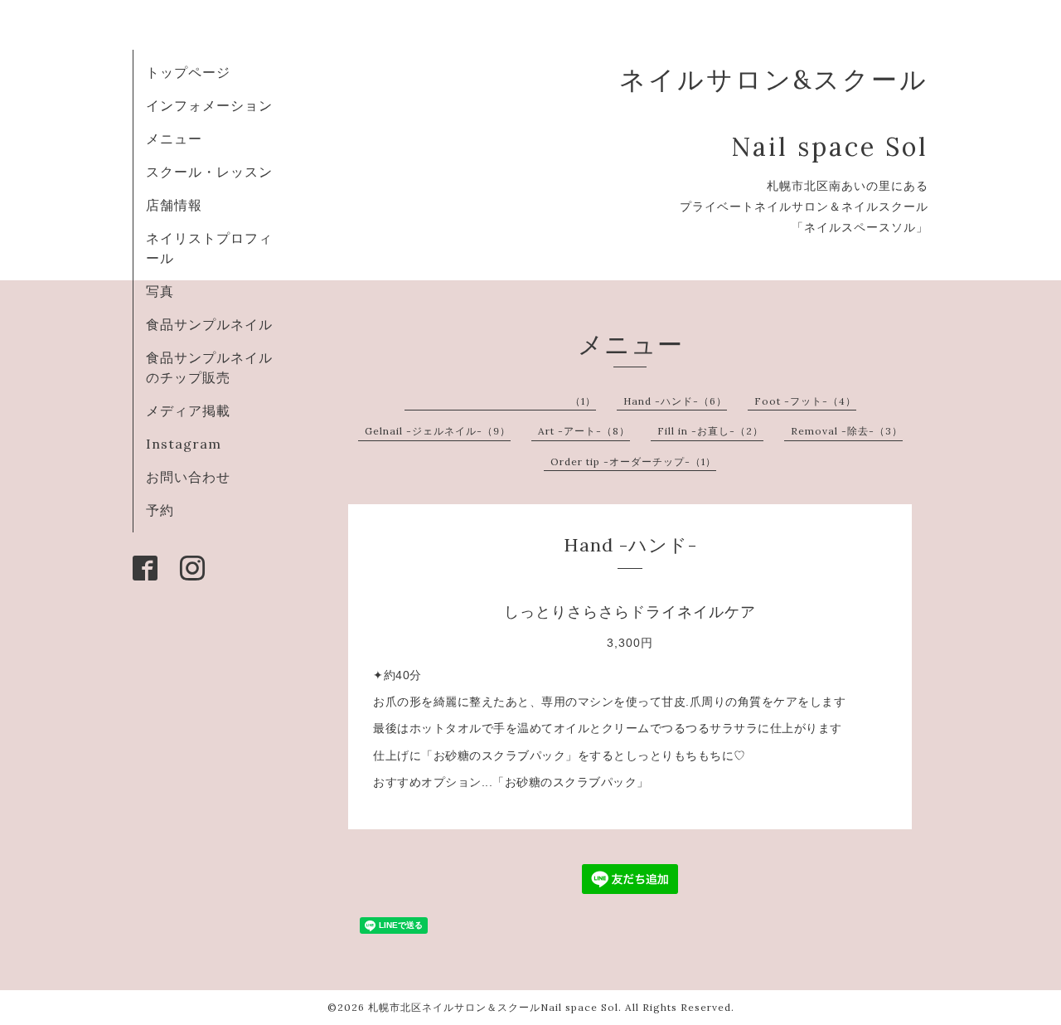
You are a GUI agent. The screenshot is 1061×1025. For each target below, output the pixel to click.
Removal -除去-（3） (847, 431)
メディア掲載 (188, 410)
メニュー (174, 138)
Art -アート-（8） (584, 431)
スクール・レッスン (209, 171)
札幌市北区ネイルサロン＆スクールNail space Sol (493, 1007)
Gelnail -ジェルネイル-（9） (438, 431)
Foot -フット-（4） (805, 401)
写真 (160, 291)
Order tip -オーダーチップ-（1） (633, 461)
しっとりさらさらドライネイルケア (630, 612)
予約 (160, 510)
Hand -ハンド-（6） (675, 401)
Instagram (183, 443)
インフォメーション (209, 105)
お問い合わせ (188, 477)
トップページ (188, 72)
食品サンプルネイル (209, 324)
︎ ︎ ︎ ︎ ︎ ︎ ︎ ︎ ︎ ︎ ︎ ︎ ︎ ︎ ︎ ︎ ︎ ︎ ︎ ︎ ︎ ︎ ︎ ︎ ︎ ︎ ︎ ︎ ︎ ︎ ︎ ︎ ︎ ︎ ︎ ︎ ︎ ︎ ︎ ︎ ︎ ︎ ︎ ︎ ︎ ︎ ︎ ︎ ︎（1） (503, 401)
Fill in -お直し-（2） (710, 431)
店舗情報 (174, 205)
